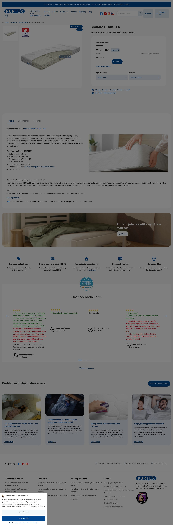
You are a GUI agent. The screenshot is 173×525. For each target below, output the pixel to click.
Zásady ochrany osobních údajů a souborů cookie (23, 523)
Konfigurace (23, 512)
